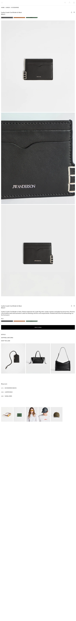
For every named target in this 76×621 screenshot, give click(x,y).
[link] (7, 17)
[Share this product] (71, 12)
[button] (13, 358)
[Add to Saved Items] (74, 12)
